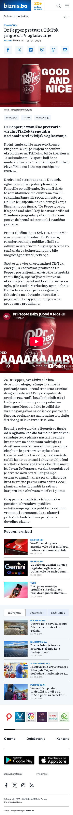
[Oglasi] (9, 717)
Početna (8, 16)
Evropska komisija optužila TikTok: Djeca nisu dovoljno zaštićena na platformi (49, 589)
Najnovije (36, 612)
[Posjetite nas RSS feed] (32, 785)
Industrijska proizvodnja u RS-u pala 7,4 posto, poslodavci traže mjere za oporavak (49, 670)
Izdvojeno (14, 612)
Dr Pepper (11, 117)
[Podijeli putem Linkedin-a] (31, 50)
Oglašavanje (36, 738)
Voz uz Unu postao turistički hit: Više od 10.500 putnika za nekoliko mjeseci (49, 691)
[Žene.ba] (42, 717)
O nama (10, 738)
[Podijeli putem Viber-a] (42, 50)
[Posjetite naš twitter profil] (15, 785)
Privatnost (41, 774)
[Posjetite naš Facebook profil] (6, 785)
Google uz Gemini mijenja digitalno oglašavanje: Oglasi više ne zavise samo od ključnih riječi (49, 568)
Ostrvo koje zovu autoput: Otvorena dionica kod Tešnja (48, 627)
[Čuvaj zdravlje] (53, 717)
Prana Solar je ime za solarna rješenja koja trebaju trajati (45, 648)
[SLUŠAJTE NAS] (31, 717)
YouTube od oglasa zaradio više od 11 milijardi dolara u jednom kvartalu (49, 546)
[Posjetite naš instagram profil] (23, 785)
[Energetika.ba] (64, 717)
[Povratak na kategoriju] (66, 17)
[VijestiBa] (20, 717)
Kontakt (63, 738)
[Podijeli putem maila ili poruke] (65, 50)
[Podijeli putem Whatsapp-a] (54, 50)
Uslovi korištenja (12, 774)
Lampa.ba (29, 811)
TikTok (26, 117)
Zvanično (10, 25)
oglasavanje (42, 117)
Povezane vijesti (18, 531)
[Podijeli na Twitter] (19, 50)
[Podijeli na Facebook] (8, 50)
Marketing (23, 16)
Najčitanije (58, 612)
